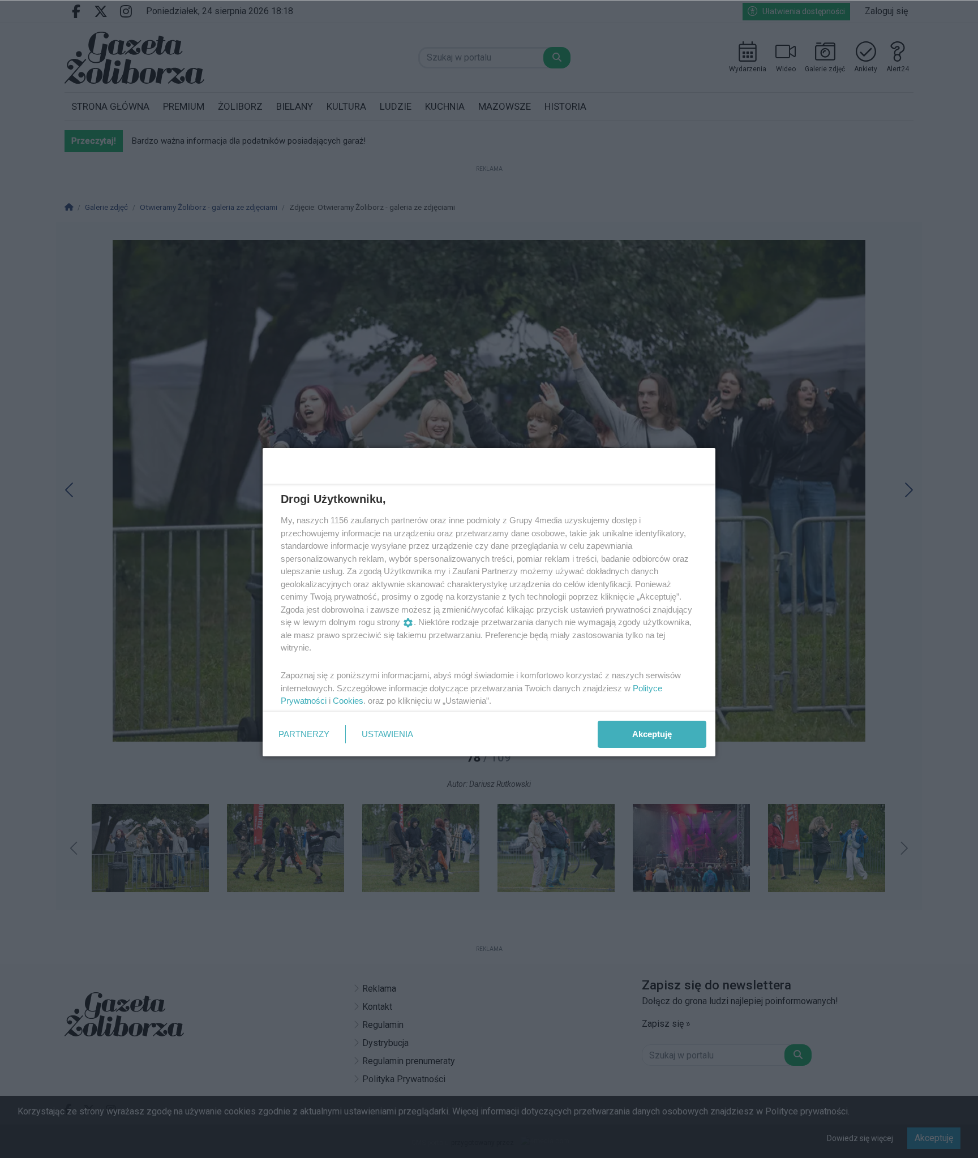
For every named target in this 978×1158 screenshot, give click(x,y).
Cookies (348, 700)
